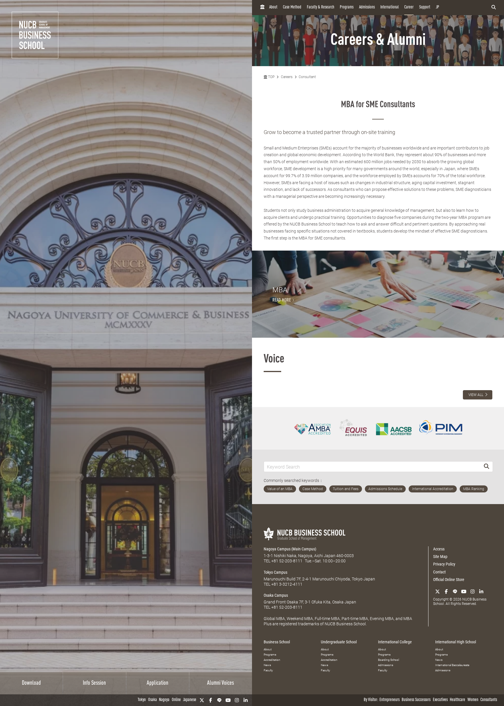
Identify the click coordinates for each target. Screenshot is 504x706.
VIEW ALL (475, 395)
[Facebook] (210, 700)
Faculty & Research (320, 7)
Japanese (189, 700)
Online (176, 700)
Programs (347, 7)
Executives (440, 700)
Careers (287, 77)
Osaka (152, 700)
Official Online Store (448, 579)
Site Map (440, 556)
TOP (270, 77)
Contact (439, 572)
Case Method (292, 7)
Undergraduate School (339, 642)
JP (437, 7)
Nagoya (164, 700)
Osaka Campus (276, 595)
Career (409, 7)
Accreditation (272, 659)
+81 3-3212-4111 (286, 584)
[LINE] (219, 700)
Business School (277, 642)
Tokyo (142, 700)
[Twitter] (201, 700)
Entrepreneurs (389, 700)
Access (438, 549)
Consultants (488, 700)
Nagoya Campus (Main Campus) (290, 549)
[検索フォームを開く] (493, 7)
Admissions (367, 7)
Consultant (307, 77)
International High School (455, 642)
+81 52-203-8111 (286, 561)
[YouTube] (228, 700)
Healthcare (457, 700)
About (273, 7)
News (267, 665)
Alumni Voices (220, 683)
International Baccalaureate (452, 665)
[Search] (486, 467)
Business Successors (416, 700)
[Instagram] (236, 700)
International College (395, 642)
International (389, 7)
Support (424, 7)
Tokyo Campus (275, 572)
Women (473, 700)
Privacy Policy (444, 564)
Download (31, 683)
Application (157, 683)
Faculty (268, 670)
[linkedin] (245, 700)
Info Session (94, 683)
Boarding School (388, 659)
